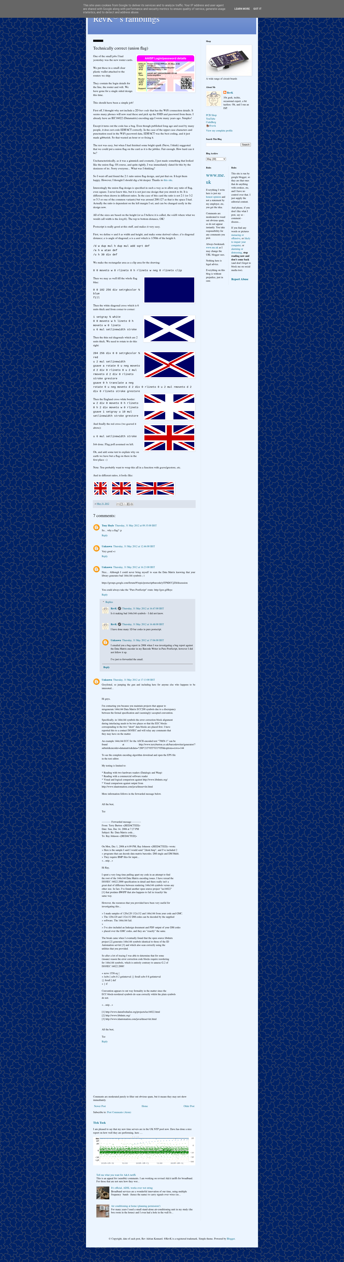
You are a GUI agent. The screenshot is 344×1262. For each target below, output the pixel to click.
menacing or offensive (237, 236)
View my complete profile (219, 130)
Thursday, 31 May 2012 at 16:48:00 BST (143, 624)
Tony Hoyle (108, 525)
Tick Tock (99, 1122)
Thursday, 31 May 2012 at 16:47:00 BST (143, 608)
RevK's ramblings (126, 18)
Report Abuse (239, 279)
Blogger (231, 1238)
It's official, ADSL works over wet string (132, 1187)
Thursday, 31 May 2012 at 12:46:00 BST (134, 546)
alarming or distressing (237, 250)
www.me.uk (212, 247)
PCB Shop (211, 115)
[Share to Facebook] (128, 504)
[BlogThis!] (121, 504)
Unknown (107, 546)
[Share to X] (125, 504)
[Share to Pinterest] (131, 504)
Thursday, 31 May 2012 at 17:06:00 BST (143, 640)
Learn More (242, 8)
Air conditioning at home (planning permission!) (136, 1206)
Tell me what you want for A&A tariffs (116, 1175)
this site (168, 180)
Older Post (189, 1106)
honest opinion (213, 196)
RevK (114, 608)
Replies (109, 602)
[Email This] (118, 504)
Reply (105, 535)
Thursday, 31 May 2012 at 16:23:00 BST (134, 567)
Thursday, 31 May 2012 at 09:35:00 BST (136, 525)
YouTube (210, 118)
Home (145, 1106)
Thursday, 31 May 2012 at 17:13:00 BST (134, 679)
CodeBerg (211, 122)
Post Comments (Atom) (119, 1112)
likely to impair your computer (240, 242)
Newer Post (100, 1106)
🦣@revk (211, 125)
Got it (257, 8)
